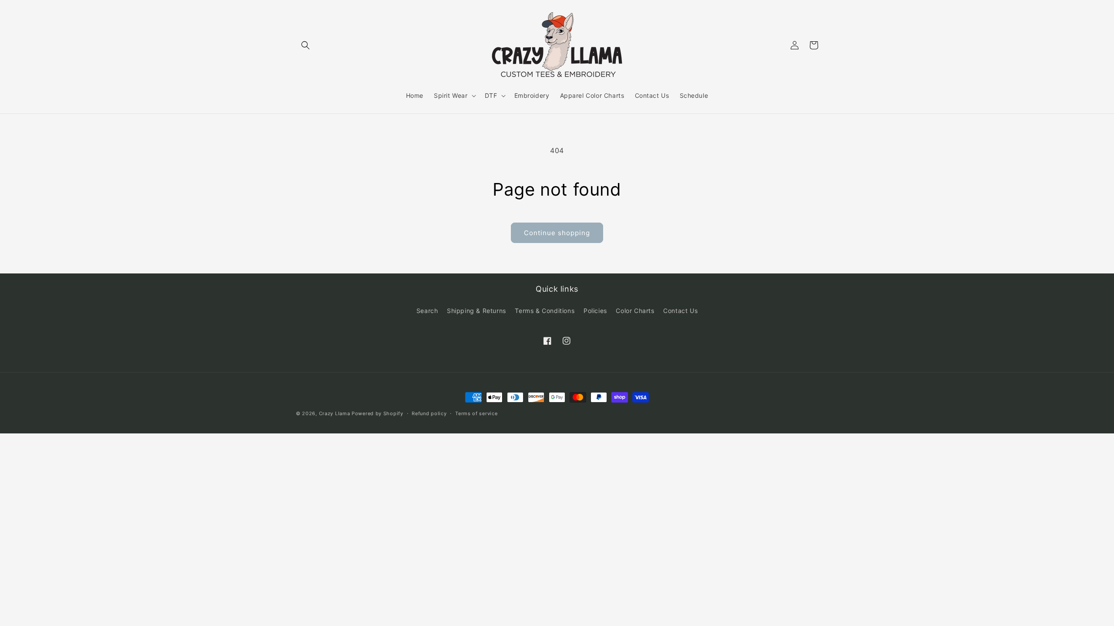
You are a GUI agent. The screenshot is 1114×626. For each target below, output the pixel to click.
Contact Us (680, 310)
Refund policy (429, 413)
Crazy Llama (334, 413)
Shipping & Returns (476, 310)
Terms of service (476, 413)
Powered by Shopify (377, 413)
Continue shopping (557, 233)
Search (427, 310)
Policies (595, 310)
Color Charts (635, 310)
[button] (305, 45)
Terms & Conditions (544, 310)
